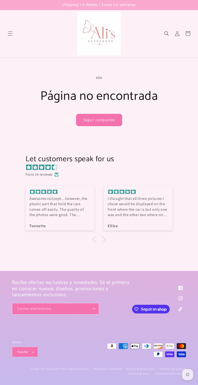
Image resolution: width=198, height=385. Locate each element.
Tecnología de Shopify (75, 368)
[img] (101, 167)
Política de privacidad (140, 368)
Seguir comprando (99, 119)
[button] (10, 33)
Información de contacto (170, 373)
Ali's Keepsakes (50, 368)
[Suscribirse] (93, 308)
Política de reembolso (107, 368)
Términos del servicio (172, 368)
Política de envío (139, 373)
